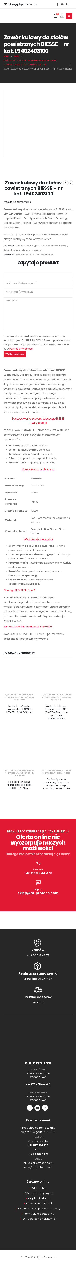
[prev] (65, 182)
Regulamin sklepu (39, 1198)
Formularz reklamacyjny (39, 1213)
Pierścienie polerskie (62, 773)
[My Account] (62, 16)
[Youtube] (62, 4)
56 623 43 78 (41, 1154)
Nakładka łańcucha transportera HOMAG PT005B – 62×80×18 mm (19, 709)
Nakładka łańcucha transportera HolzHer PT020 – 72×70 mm (19, 785)
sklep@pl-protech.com (38, 893)
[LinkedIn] (67, 4)
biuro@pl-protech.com (38, 1163)
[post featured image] (19, 677)
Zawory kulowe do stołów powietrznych (23, 249)
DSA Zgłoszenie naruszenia (39, 1219)
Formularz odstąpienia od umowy (39, 1208)
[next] (70, 182)
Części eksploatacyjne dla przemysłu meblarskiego (41, 245)
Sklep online (39, 1188)
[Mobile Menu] (69, 16)
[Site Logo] (21, 16)
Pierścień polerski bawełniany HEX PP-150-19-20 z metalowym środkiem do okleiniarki (56, 784)
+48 (38, 1145)
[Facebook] (57, 4)
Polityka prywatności (39, 1203)
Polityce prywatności (21, 348)
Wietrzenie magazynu (39, 1193)
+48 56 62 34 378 (38, 873)
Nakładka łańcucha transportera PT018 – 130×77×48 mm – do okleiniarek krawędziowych (56, 712)
